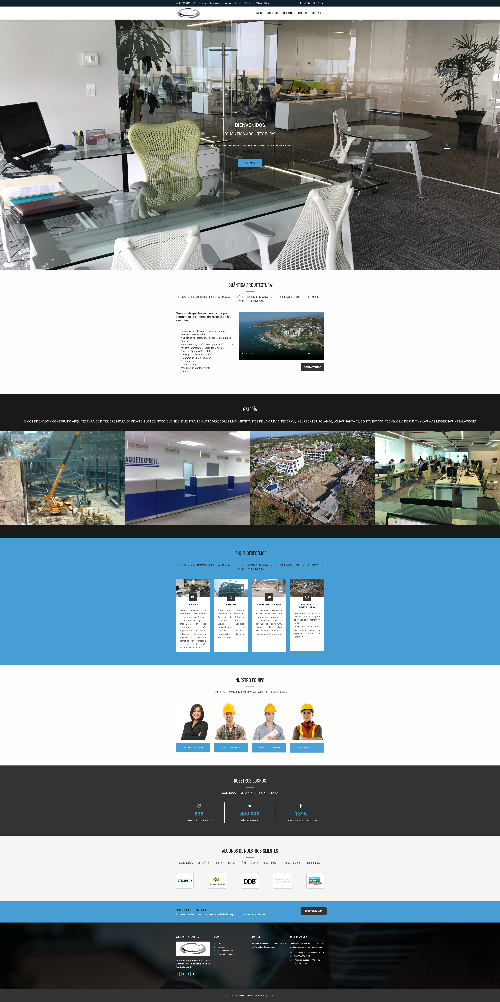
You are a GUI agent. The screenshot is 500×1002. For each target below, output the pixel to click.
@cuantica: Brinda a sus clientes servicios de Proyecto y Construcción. (269, 945)
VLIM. (272, 995)
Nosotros (273, 13)
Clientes (288, 13)
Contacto (317, 13)
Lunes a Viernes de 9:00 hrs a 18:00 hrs (254, 3)
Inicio (259, 13)
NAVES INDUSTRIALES (269, 604)
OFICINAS (193, 604)
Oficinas (221, 943)
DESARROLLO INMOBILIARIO (307, 606)
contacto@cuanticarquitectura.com (216, 3)
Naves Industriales (225, 951)
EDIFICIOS (231, 604)
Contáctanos (312, 367)
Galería (303, 13)
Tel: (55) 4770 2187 (187, 3)
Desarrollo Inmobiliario (227, 954)
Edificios (221, 947)
